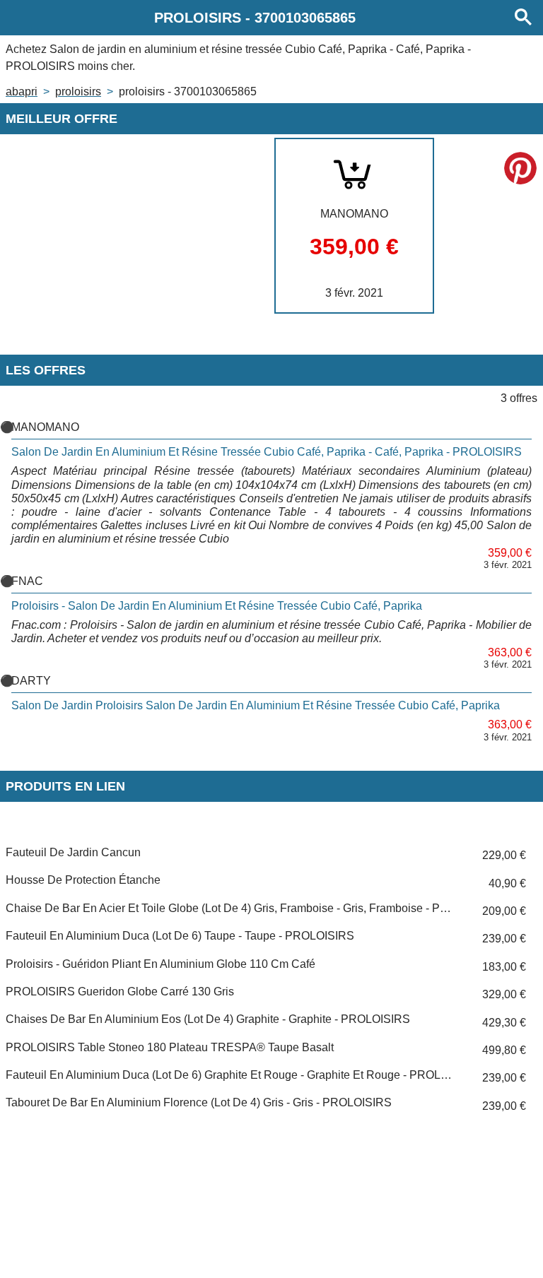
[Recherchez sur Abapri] (523, 17)
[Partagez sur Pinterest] (520, 168)
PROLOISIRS (78, 91)
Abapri (21, 91)
